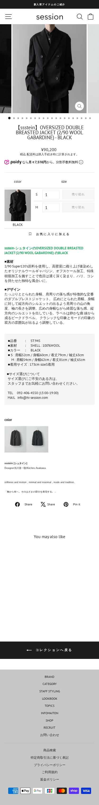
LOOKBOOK (49, 698)
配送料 (31, 154)
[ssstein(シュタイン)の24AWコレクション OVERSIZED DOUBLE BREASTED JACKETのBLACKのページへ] (37, 441)
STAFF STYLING (49, 691)
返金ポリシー (49, 779)
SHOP (49, 720)
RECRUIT (49, 727)
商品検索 (49, 750)
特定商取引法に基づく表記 (50, 757)
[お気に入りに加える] (32, 553)
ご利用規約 (50, 772)
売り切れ (78, 194)
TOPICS (49, 706)
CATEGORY (50, 684)
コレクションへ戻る (53, 650)
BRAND (49, 677)
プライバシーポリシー (49, 765)
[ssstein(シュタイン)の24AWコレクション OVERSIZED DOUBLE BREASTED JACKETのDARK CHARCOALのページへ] (15, 441)
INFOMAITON (49, 713)
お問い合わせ (49, 735)
